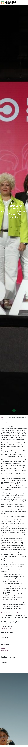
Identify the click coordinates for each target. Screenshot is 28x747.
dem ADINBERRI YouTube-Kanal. (9, 612)
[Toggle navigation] (26, 2)
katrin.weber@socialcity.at (8, 628)
